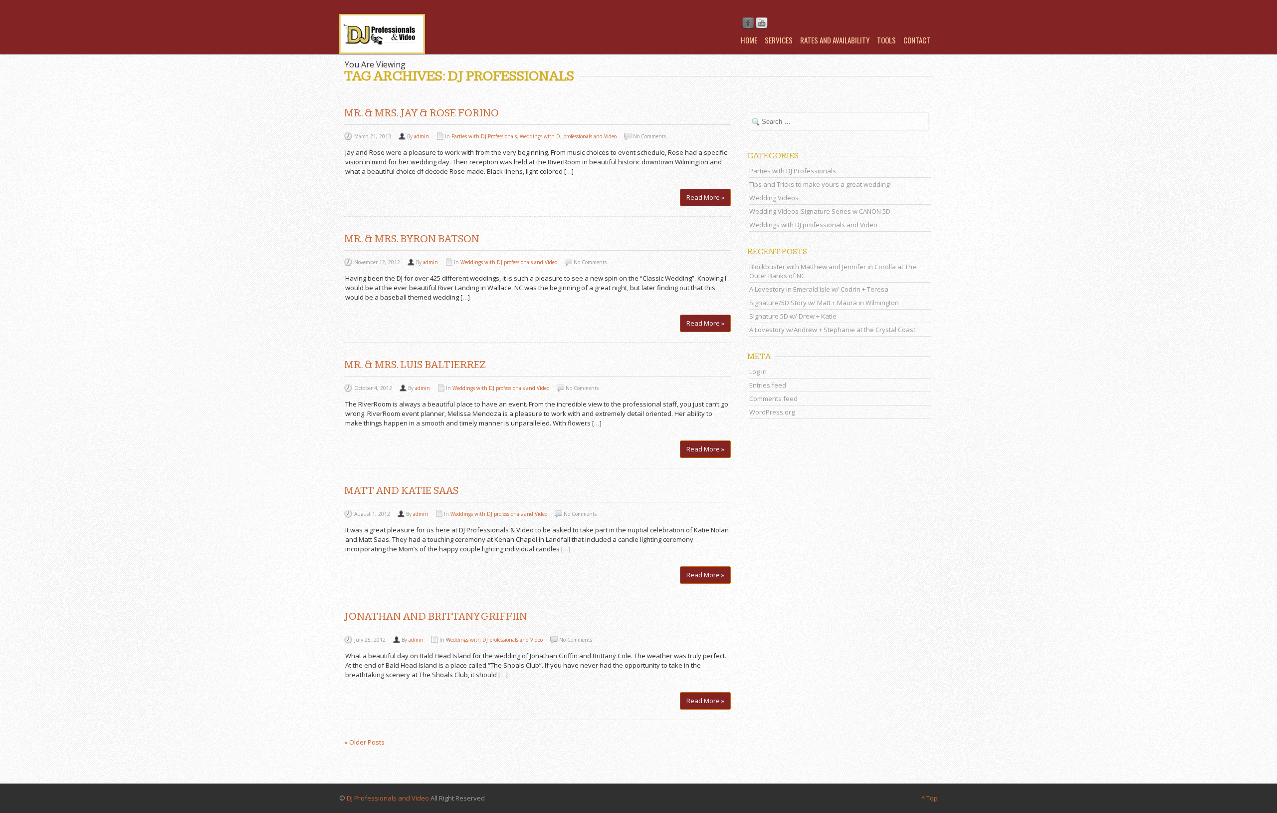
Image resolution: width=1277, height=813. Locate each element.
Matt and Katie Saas (401, 490)
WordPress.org (772, 411)
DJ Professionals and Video (388, 798)
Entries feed (767, 385)
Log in (758, 371)
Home (749, 39)
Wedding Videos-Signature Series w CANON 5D (819, 211)
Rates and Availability (834, 39)
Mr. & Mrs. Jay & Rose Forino (421, 113)
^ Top (929, 798)
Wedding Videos (774, 197)
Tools (886, 39)
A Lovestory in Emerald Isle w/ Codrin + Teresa (818, 289)
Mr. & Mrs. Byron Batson (411, 239)
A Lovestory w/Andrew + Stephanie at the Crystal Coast (832, 329)
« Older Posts (364, 742)
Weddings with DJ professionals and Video (568, 136)
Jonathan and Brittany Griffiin (435, 616)
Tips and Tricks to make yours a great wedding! (820, 184)
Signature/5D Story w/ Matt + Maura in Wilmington (824, 302)
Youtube (762, 23)
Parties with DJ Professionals (484, 136)
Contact (916, 39)
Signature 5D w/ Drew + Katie (793, 316)
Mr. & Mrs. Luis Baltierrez (415, 365)
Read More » (705, 197)
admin (421, 136)
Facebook (748, 23)
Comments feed (773, 398)
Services (779, 39)
